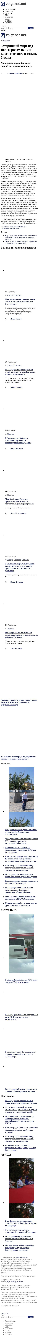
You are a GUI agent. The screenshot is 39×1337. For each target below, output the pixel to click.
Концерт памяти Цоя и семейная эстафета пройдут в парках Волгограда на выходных (19, 1247)
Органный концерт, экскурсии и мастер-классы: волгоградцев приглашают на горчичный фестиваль (19, 567)
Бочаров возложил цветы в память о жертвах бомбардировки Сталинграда (21, 832)
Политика (8, 13)
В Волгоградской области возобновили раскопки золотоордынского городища (18, 440)
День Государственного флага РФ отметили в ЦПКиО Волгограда (20, 897)
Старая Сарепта (14, 228)
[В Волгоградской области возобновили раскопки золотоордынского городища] (21, 409)
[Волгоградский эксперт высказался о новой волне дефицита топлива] (21, 1073)
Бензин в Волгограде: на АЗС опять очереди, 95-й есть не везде (21, 981)
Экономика (9, 11)
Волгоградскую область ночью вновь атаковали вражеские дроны (21, 875)
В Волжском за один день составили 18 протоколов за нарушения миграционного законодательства (21, 858)
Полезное (8, 23)
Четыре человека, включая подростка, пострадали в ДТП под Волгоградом (20, 849)
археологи (12, 226)
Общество (17, 295)
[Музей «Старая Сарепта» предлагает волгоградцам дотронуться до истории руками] (21, 470)
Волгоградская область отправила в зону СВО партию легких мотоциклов (21, 1017)
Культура (8, 21)
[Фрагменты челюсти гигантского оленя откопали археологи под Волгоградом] (21, 270)
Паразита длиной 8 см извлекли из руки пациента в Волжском (21, 904)
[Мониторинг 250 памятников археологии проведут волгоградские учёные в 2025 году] (21, 603)
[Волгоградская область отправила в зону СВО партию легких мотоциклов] (21, 998)
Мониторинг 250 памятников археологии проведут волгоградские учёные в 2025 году (21, 634)
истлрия (18, 226)
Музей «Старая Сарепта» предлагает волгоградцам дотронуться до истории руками (19, 501)
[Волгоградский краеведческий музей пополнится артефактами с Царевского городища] (21, 340)
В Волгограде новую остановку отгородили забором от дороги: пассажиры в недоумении (19, 867)
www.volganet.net (21, 1257)
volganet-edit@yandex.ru (14, 1281)
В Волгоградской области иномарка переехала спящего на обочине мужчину (21, 1129)
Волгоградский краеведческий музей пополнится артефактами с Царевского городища (20, 372)
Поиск (31, 28)
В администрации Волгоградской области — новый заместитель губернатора (20, 1054)
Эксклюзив (9, 17)
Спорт (7, 19)
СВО (7, 15)
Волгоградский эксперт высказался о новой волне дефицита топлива (21, 1090)
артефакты (4, 226)
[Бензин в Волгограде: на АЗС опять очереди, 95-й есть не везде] (21, 943)
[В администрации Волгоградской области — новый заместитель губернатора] (21, 1036)
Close (3, 1315)
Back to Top (5, 1313)
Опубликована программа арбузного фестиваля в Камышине (20, 1231)
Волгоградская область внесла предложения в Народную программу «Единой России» (19, 889)
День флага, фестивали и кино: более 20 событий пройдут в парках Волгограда (21, 1223)
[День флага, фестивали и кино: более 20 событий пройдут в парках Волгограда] (21, 1188)
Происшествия (10, 9)
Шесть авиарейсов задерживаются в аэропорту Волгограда (21, 882)
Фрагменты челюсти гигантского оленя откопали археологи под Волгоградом (20, 301)
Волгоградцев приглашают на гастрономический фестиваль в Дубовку (19, 1238)
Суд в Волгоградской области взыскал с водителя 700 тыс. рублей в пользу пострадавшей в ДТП (21, 1109)
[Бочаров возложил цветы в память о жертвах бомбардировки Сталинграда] (21, 797)
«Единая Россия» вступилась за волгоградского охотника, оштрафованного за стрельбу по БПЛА (19, 1119)
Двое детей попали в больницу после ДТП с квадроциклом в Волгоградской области (21, 841)
